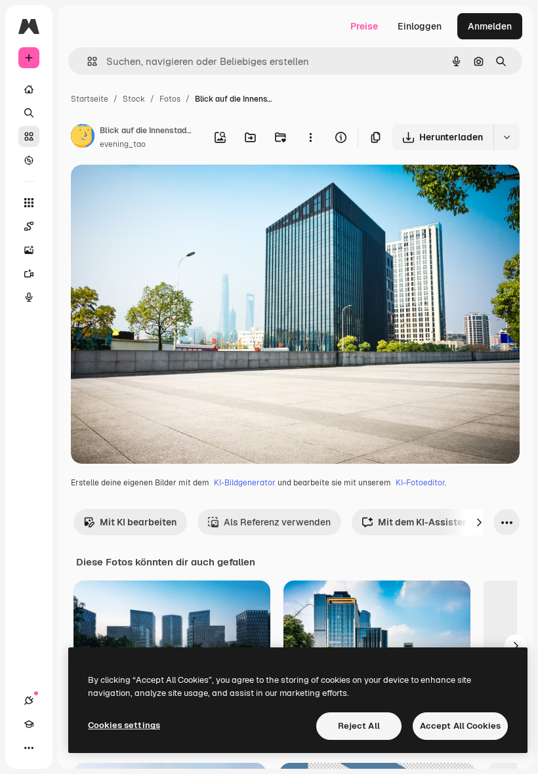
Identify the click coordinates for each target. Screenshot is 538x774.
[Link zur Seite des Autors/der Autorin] (82, 138)
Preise (364, 26)
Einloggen (420, 26)
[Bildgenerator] (28, 249)
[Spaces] (28, 226)
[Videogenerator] (28, 273)
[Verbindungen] (28, 700)
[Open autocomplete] (87, 61)
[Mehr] (28, 747)
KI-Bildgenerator (245, 483)
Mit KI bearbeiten (138, 522)
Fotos (169, 99)
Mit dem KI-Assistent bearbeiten (450, 522)
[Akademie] (28, 724)
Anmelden (490, 26)
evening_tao (123, 144)
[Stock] (28, 136)
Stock (134, 99)
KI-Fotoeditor (420, 483)
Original (154, 190)
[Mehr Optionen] (310, 137)
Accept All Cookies (460, 725)
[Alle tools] (28, 202)
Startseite (89, 99)
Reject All (359, 725)
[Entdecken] (28, 160)
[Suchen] (28, 112)
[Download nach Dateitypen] (506, 137)
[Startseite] (28, 89)
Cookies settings (124, 725)
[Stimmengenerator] (28, 297)
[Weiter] (479, 522)
